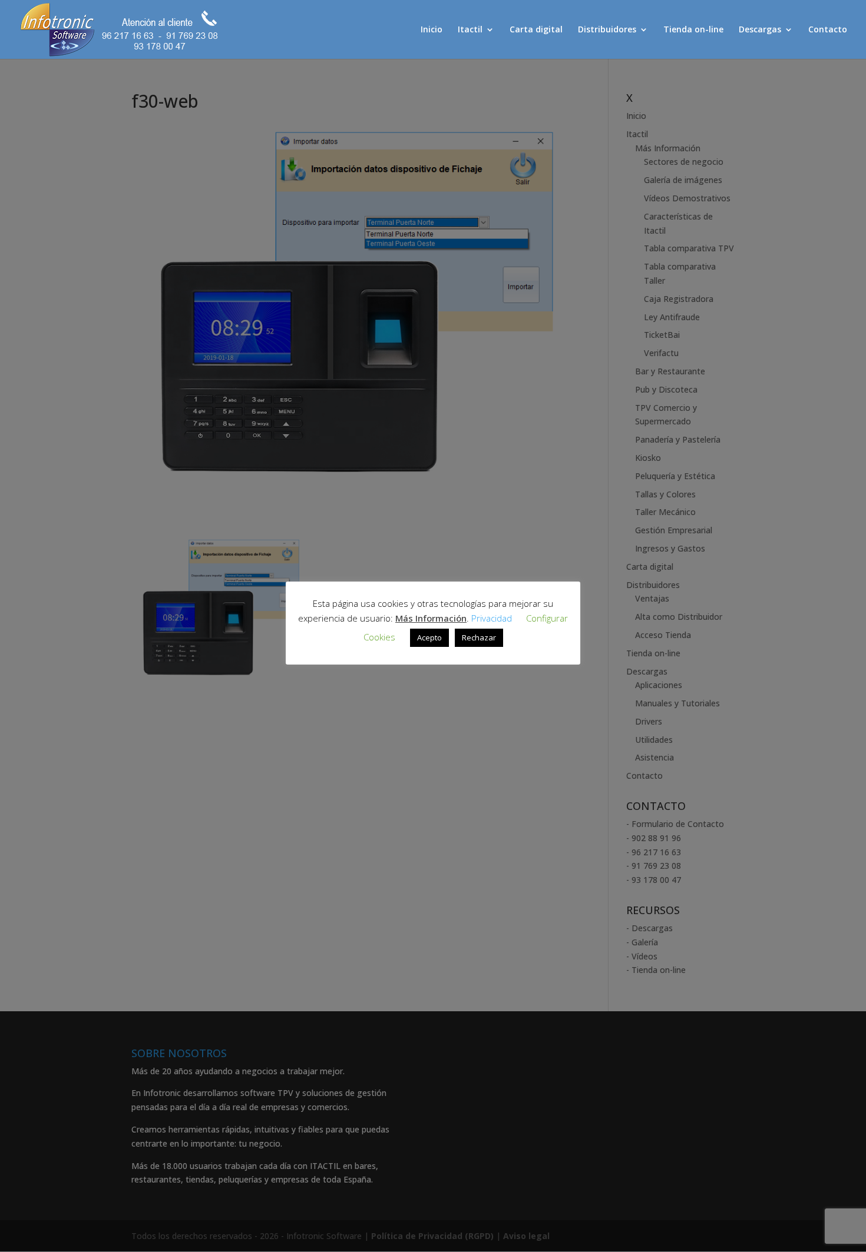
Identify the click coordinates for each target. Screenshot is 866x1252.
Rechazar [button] (479, 637)
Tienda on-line (693, 30)
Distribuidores (607, 30)
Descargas (760, 30)
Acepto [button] (429, 637)
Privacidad (491, 618)
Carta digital (536, 30)
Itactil (470, 30)
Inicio (431, 30)
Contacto (827, 30)
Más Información (431, 618)
